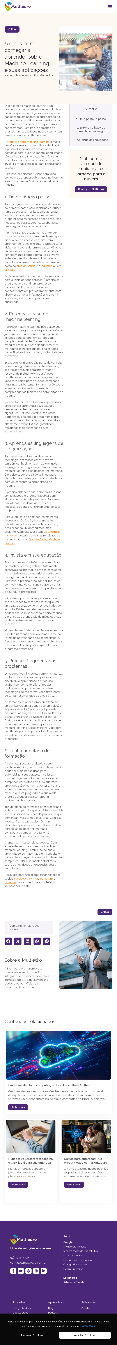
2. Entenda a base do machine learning (91, 129)
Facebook (20, 878)
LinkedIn (10, 882)
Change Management (75, 1264)
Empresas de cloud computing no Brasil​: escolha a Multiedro (50, 1085)
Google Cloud (20, 1312)
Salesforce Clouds (73, 1282)
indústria (46, 266)
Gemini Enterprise (73, 1269)
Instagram (46, 878)
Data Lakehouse (72, 1255)
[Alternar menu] (110, 6)
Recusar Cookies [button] (32, 1335)
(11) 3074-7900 (19, 1257)
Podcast (53, 1312)
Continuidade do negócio (77, 1260)
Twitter (33, 878)
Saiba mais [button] (87, 1326)
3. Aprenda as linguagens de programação (91, 141)
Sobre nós (88, 1302)
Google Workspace (23, 1308)
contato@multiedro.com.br (28, 1262)
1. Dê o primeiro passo (91, 119)
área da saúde (26, 266)
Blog (50, 1308)
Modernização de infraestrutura (81, 1251)
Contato (87, 1308)
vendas (9, 269)
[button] (8, 941)
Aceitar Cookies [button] (85, 1335)
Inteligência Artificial (74, 1246)
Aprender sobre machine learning (27, 141)
